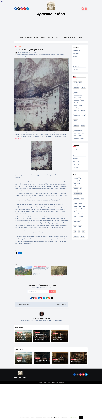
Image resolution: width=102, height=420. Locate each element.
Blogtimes (54, 382)
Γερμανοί (79, 97)
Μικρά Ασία (81, 117)
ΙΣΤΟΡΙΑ (18, 46)
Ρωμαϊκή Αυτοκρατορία (78, 130)
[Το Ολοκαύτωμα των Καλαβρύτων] (42, 270)
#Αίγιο (32, 54)
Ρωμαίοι (80, 128)
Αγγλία (75, 183)
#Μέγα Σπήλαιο (52, 54)
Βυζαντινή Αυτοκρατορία (78, 95)
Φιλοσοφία (80, 135)
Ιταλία (75, 110)
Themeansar (61, 382)
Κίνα (78, 110)
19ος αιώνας (76, 79)
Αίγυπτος (80, 82)
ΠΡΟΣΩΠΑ (75, 69)
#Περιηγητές (17, 56)
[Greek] (2, 1)
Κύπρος (84, 115)
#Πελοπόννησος (63, 54)
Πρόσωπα (79, 37)
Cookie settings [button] (73, 417)
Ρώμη (79, 133)
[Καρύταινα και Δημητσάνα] (23, 270)
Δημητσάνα (18, 138)
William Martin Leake (20, 247)
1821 (80, 79)
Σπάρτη (83, 133)
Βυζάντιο (75, 92)
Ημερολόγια (56, 336)
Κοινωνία (43, 37)
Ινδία (80, 107)
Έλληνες (75, 82)
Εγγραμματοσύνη (76, 361)
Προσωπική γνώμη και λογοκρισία (40, 335)
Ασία (81, 90)
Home (21, 37)
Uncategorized (76, 50)
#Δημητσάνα (41, 54)
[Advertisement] (51, 26)
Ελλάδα (82, 100)
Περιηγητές (83, 125)
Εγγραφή (52, 291)
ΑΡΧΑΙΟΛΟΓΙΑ (76, 53)
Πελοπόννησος (76, 125)
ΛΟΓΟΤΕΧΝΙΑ (76, 63)
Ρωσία (75, 133)
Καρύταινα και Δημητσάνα (20, 275)
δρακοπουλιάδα (51, 14)
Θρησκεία (75, 107)
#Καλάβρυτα (46, 54)
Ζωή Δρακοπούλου (23, 52)
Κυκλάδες (79, 112)
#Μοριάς (57, 54)
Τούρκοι (75, 135)
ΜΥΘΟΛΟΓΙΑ (76, 66)
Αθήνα (79, 183)
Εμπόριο (75, 105)
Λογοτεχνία (50, 37)
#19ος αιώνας (19, 54)
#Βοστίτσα (36, 54)
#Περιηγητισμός (24, 56)
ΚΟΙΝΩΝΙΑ (75, 60)
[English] (1, 1)
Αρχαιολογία (28, 37)
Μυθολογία (58, 37)
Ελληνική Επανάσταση (77, 102)
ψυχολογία (82, 138)
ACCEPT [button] (80, 417)
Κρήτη (75, 112)
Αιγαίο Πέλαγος (76, 87)
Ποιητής (75, 128)
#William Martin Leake (26, 54)
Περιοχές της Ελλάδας (69, 37)
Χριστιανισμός (76, 138)
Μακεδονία (75, 117)
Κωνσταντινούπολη (77, 115)
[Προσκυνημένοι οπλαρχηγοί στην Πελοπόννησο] (59, 270)
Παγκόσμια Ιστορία (77, 221)
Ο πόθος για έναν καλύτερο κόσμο (21, 335)
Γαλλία (75, 97)
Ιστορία (36, 37)
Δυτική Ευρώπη (76, 100)
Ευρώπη (80, 105)
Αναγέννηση (83, 87)
